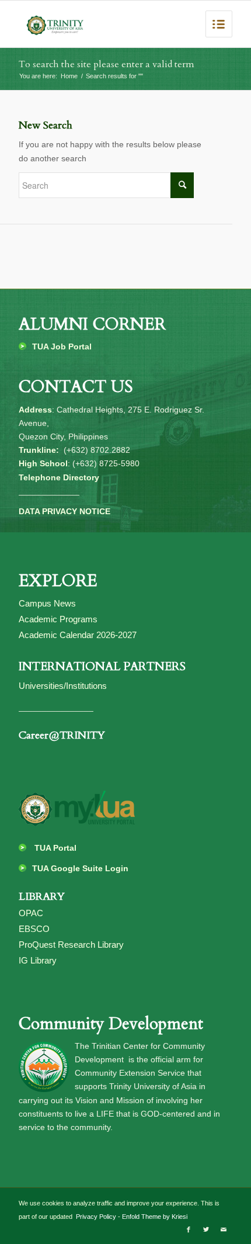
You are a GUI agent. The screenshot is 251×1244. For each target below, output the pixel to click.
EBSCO (34, 929)
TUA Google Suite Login (80, 868)
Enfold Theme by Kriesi (154, 1216)
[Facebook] (188, 1229)
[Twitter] (206, 1229)
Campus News (47, 603)
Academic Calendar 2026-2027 (78, 635)
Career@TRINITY (62, 735)
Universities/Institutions (63, 686)
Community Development (111, 1024)
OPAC (31, 913)
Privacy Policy (95, 1216)
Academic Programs (58, 619)
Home (69, 75)
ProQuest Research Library (71, 945)
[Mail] (223, 1229)
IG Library (38, 960)
